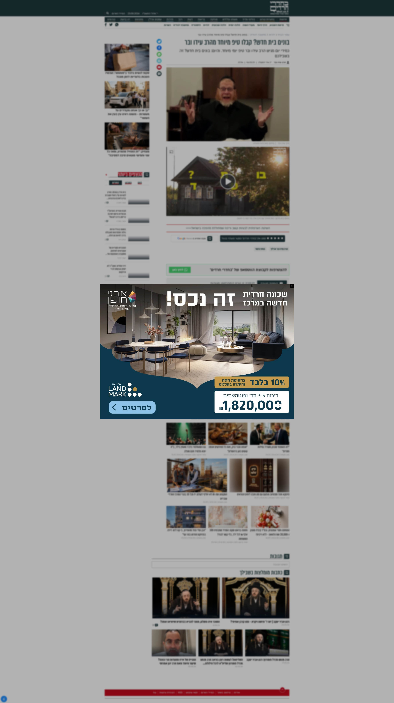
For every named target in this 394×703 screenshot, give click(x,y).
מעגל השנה (249, 25)
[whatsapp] (159, 102)
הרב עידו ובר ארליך (279, 296)
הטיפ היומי (260, 296)
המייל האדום (118, 13)
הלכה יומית (234, 25)
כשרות (167, 25)
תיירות (170, 19)
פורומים (111, 19)
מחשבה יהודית (181, 25)
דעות (190, 19)
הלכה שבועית (219, 25)
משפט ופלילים (230, 19)
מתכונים (139, 19)
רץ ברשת (125, 19)
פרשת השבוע (277, 25)
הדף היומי (262, 25)
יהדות (206, 25)
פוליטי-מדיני (249, 19)
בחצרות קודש (267, 19)
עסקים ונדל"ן (154, 19)
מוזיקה (213, 19)
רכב (180, 19)
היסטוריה (196, 25)
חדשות (283, 19)
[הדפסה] (159, 108)
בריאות (201, 19)
